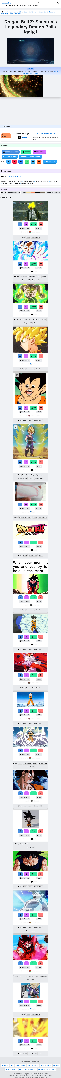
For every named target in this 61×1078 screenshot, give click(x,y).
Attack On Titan (6, 183)
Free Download (11, 152)
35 (34, 874)
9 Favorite (40, 152)
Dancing (38, 844)
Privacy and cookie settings (47, 1069)
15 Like (27, 152)
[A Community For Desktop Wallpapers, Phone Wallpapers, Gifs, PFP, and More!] (2, 12)
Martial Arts (30, 979)
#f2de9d (28, 192)
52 (34, 793)
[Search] (58, 2)
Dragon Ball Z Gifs (30, 12)
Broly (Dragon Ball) (25, 319)
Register (35, 5)
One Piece (16, 183)
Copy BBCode (49, 161)
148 (34, 307)
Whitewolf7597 (36, 683)
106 (34, 462)
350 (34, 224)
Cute (43, 844)
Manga (19, 181)
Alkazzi (36, 801)
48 (34, 597)
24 (34, 1001)
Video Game (12, 181)
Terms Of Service (32, 1065)
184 (34, 264)
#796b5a (42, 192)
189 (34, 356)
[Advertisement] (30, 111)
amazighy (36, 605)
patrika (24, 137)
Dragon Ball (38, 181)
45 (34, 711)
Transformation (30, 931)
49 (34, 915)
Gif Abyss (9, 12)
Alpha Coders (6, 3)
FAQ (11, 1065)
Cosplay (46, 181)
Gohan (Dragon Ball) (28, 475)
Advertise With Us (11, 1069)
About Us (5, 1065)
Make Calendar (9, 157)
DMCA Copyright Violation (27, 1069)
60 (34, 637)
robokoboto (36, 232)
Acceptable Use (46, 1065)
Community (22, 5)
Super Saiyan (36, 319)
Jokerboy (35, 364)
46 (34, 675)
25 (34, 1041)
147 (34, 408)
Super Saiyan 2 (22, 478)
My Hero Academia (26, 183)
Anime (10, 176)
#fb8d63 (33, 192)
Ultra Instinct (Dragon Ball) (27, 276)
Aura (35, 323)
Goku (38, 276)
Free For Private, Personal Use (45, 133)
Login (29, 5)
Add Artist (4, 136)
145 (34, 504)
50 (34, 963)
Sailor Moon (53, 181)
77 (34, 542)
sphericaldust (36, 415)
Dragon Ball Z (17, 176)
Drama (31, 181)
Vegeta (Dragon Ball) (25, 517)
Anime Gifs (18, 12)
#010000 (37, 192)
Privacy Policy (20, 1065)
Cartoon (25, 181)
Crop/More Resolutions (30, 157)
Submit (13, 5)
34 (34, 831)
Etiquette (56, 1065)
